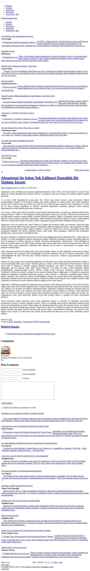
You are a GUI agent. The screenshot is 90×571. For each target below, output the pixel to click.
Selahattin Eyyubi (8, 51)
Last (60, 562)
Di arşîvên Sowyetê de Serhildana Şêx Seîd (17, 141)
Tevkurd (9, 8)
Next (55, 562)
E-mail (10, 322)
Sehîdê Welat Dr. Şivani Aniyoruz (13, 548)
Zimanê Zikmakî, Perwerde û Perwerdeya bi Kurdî (20, 128)
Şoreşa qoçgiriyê (7, 81)
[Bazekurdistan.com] (9, 18)
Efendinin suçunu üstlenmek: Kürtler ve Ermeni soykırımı (22, 413)
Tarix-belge (10, 10)
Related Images (10, 326)
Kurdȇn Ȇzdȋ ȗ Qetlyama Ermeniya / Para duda (18, 66)
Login (51, 567)
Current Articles (30, 170)
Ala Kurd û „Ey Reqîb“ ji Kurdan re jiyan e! (17, 113)
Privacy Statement (42, 567)
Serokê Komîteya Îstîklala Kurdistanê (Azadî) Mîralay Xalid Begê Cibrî (27, 96)
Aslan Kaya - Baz (12, 14)
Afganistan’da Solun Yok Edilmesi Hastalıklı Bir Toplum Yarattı (25, 426)
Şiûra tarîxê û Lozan (8, 156)
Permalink (17, 322)
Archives (41, 170)
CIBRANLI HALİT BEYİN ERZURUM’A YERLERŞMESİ (24, 456)
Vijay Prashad (6, 188)
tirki (10, 320)
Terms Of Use (29, 567)
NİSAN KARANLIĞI (9, 516)
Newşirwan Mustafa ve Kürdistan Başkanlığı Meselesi (21, 471)
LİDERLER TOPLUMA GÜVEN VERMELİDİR (20, 501)
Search (48, 170)
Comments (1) (28, 322)
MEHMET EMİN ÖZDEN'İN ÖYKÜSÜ (17, 486)
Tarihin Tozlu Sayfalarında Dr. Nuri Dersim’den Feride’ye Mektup (26, 531)
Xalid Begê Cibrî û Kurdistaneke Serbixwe (17, 36)
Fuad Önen (10, 12)
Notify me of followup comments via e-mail (19, 408)
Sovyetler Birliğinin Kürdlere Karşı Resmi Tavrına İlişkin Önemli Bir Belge (29, 443)
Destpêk (9, 6)
